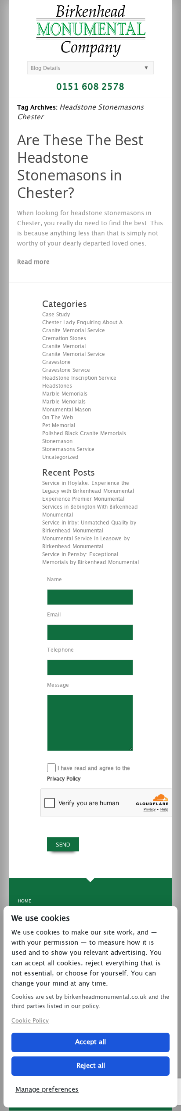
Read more (33, 262)
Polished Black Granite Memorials (84, 433)
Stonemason (57, 441)
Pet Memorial (58, 425)
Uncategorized (60, 457)
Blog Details (45, 68)
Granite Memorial (64, 346)
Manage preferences (47, 1089)
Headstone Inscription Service (79, 378)
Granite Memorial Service (73, 354)
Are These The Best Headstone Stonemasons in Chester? (80, 166)
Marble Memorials (64, 393)
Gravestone (56, 362)
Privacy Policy (63, 778)
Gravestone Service (66, 370)
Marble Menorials (64, 401)
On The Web (57, 417)
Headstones (57, 386)
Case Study (56, 314)
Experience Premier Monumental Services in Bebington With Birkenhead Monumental (90, 506)
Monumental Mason (66, 409)
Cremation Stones (64, 338)
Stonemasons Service (68, 449)
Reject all (90, 1066)
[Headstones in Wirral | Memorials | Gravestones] (90, 53)
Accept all (90, 1042)
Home (24, 901)
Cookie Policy (30, 1021)
